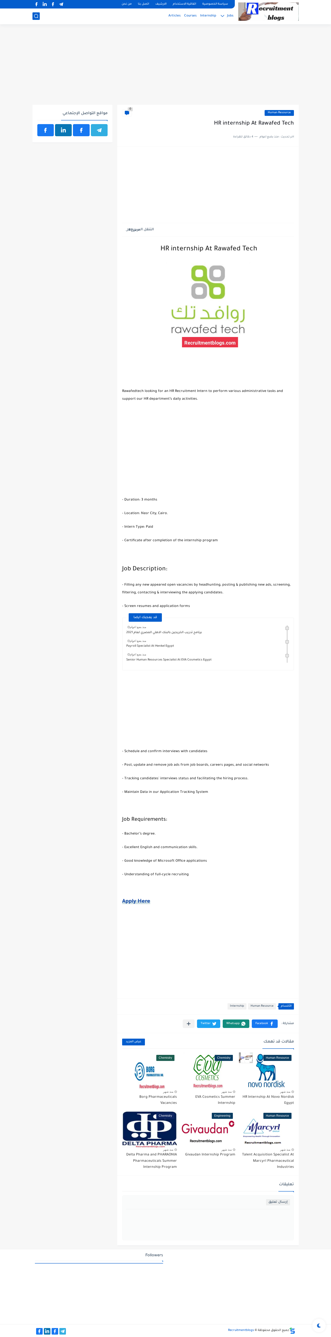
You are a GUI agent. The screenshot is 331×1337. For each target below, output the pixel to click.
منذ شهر (285, 1091)
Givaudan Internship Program (210, 1155)
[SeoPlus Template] (292, 1330)
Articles (174, 16)
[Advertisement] (165, 67)
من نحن (127, 4)
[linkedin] (45, 4)
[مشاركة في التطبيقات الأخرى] (189, 1023)
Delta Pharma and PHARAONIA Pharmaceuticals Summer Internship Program (151, 1161)
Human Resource (279, 112)
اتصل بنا (143, 4)
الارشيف (160, 4)
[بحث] (36, 16)
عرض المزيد (133, 1041)
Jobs (230, 16)
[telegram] (61, 4)
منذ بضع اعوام (138, 627)
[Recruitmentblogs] (268, 11)
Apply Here (136, 902)
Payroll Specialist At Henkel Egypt (150, 646)
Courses (190, 16)
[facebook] (53, 4)
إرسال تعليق (278, 1202)
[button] (265, 1023)
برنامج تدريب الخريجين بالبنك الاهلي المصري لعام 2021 (164, 632)
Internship (208, 16)
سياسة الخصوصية (215, 4)
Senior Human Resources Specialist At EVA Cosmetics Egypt (169, 660)
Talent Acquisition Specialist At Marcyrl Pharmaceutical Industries (268, 1161)
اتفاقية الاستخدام (184, 4)
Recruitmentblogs (241, 1330)
